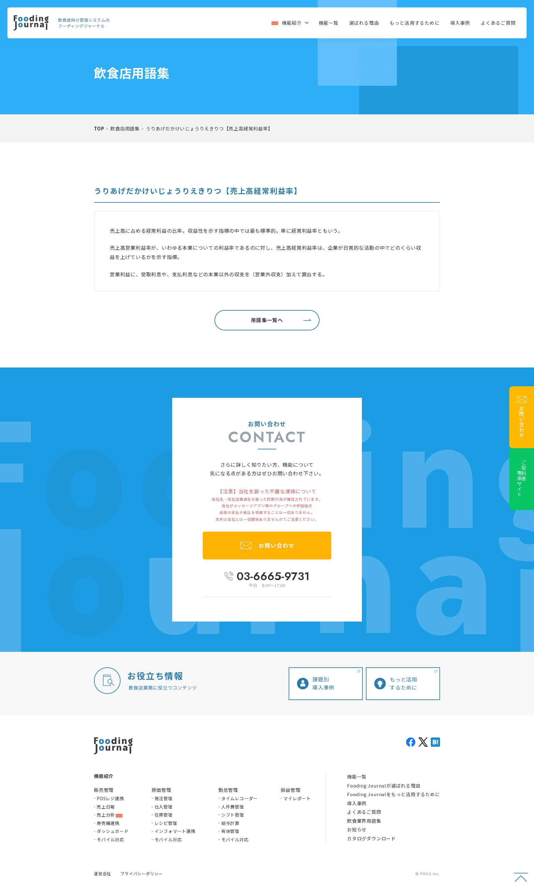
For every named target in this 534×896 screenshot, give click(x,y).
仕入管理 (164, 807)
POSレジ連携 (110, 798)
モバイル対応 (110, 839)
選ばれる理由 (364, 22)
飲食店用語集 (125, 128)
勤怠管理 (228, 790)
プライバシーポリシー (141, 874)
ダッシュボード (113, 831)
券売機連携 (108, 823)
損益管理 (290, 790)
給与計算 (230, 823)
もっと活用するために (415, 22)
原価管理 (161, 790)
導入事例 (460, 22)
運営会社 (102, 874)
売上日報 (106, 807)
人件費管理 (232, 807)
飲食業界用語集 (364, 820)
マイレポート (297, 798)
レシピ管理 (166, 823)
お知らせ (357, 829)
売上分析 (106, 815)
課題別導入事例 (323, 683)
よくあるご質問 (498, 22)
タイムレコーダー (239, 798)
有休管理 (230, 831)
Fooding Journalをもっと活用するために (393, 794)
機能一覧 (329, 22)
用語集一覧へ (267, 320)
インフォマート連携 (175, 831)
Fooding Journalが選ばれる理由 (384, 785)
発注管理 (164, 798)
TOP (99, 128)
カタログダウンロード (371, 838)
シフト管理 (232, 815)
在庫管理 (164, 815)
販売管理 (103, 790)
